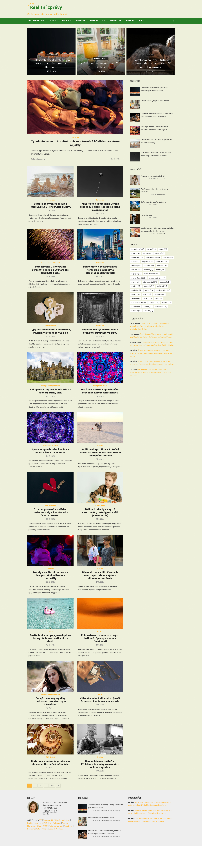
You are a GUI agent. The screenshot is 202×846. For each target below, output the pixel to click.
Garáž (100, 694)
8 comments (161, 194)
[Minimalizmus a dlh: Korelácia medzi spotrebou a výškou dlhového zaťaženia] (100, 550)
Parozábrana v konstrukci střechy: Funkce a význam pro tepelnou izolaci (50, 269)
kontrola (162, 266)
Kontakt (143, 21)
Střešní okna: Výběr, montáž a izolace (155, 101)
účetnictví (161, 307)
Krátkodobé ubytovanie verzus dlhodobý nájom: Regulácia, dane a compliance (100, 206)
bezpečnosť (138, 249)
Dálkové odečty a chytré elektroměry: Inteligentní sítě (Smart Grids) (100, 512)
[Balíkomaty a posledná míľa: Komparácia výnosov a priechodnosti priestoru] (100, 244)
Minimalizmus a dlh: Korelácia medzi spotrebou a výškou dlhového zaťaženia (100, 575)
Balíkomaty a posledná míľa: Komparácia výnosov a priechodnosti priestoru (100, 269)
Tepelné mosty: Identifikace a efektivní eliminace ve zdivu (100, 331)
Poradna (130, 21)
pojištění (162, 286)
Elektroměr (100, 505)
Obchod (52, 829)
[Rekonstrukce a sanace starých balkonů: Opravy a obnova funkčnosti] (100, 613)
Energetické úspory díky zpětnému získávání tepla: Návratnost (50, 701)
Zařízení (94, 21)
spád (158, 298)
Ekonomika (31, 826)
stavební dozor (139, 303)
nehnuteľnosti (151, 274)
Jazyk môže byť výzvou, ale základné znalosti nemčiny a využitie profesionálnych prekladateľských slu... (149, 326)
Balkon (100, 631)
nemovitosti (139, 278)
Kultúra (38, 829)
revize (147, 294)
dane (136, 253)
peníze (136, 286)
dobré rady (137, 257)
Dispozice (80, 21)
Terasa (50, 631)
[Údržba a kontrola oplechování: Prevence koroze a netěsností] (100, 367)
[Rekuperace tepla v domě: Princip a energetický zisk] (50, 367)
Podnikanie (57, 823)
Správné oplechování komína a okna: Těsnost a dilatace (50, 451)
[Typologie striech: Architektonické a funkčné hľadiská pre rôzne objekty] (75, 107)
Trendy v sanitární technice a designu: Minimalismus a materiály (50, 575)
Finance (52, 21)
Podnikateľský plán (56, 826)
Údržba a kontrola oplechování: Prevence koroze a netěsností (100, 391)
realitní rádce (163, 290)
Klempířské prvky (100, 386)
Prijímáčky (48, 823)
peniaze (164, 282)
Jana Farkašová (39, 159)
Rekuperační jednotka (50, 386)
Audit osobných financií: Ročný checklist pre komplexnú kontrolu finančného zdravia (100, 452)
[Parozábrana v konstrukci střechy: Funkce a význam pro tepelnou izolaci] (50, 244)
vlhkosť (166, 303)
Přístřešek (50, 757)
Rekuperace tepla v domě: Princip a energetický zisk (50, 391)
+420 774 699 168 (50, 811)
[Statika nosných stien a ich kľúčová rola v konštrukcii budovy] (50, 181)
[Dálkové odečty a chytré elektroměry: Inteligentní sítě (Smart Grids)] (100, 487)
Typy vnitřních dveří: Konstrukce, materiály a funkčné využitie (50, 331)
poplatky (136, 290)
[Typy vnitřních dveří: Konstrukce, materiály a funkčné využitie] (50, 307)
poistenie (149, 286)
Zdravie (39, 826)
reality (136, 294)
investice (162, 262)
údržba (148, 307)
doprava (168, 257)
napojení (136, 274)
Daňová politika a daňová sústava (153, 202)
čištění (148, 311)
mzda (160, 270)
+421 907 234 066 (50, 808)
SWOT (45, 826)
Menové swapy (146, 215)
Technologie (116, 21)
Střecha (75, 137)
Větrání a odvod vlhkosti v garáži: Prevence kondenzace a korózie (100, 700)
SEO (40, 820)
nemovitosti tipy (157, 278)
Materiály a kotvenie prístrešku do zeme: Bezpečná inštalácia (50, 763)
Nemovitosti (38, 21)
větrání (136, 307)
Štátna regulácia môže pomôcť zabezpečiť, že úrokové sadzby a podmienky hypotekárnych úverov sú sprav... (151, 353)
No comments (115, 810)
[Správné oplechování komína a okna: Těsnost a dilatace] (50, 427)
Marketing (31, 829)
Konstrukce (66, 21)
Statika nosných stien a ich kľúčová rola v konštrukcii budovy (50, 205)
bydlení (151, 249)
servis (136, 298)
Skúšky (45, 829)
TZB (104, 21)
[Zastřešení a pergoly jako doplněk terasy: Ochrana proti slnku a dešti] (50, 613)
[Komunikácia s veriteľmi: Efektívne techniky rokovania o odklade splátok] (100, 739)
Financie (65, 823)
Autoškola (66, 820)
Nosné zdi (50, 200)
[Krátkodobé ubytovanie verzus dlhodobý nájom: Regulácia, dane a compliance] (100, 181)
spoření (147, 298)
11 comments (161, 179)
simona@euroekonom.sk (52, 805)
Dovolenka (59, 829)
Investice (100, 200)
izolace (136, 266)
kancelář (149, 266)
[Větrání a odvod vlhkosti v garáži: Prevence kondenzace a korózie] (100, 676)
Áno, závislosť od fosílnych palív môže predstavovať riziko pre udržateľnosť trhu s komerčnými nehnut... (151, 372)
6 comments (162, 205)
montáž (148, 270)
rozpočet (159, 294)
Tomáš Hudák (105, 810)
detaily (147, 253)
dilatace (159, 253)
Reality (30, 823)
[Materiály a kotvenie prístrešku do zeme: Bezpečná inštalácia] (50, 739)
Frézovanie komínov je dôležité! (152, 176)
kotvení (136, 270)
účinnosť (136, 311)
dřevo (135, 262)
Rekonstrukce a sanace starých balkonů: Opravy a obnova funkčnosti (100, 638)
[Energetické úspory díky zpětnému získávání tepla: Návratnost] (50, 676)
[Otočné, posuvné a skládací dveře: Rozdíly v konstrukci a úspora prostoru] (50, 487)
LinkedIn (46, 814)
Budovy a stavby (101, 58)
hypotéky (147, 262)
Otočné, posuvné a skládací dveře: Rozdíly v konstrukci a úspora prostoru (50, 512)
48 (52, 785)
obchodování (150, 282)
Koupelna (50, 568)
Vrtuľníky (57, 820)
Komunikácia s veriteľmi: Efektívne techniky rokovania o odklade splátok (100, 764)
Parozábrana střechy (50, 263)
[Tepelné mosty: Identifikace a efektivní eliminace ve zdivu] (100, 307)
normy (136, 282)
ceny (163, 249)
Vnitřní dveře (50, 326)
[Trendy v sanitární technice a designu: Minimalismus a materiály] (50, 550)
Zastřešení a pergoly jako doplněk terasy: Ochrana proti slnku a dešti (50, 638)
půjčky (149, 290)
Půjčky (150, 55)
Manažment (38, 823)
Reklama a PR (48, 820)
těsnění (154, 303)
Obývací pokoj (51, 55)
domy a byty (153, 257)
